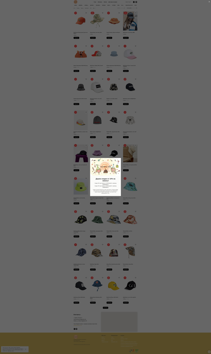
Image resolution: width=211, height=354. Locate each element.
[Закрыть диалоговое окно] (209, 2)
